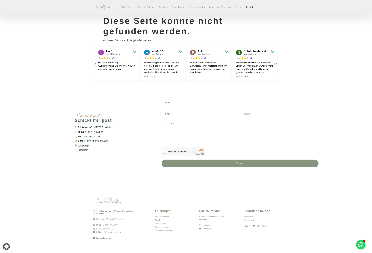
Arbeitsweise (127, 7)
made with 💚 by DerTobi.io (255, 226)
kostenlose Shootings (220, 7)
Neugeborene (178, 7)
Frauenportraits (197, 7)
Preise (239, 7)
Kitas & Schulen (146, 7)
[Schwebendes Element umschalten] (360, 244)
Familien (163, 7)
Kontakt (250, 7)
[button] (276, 64)
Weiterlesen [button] (150, 76)
